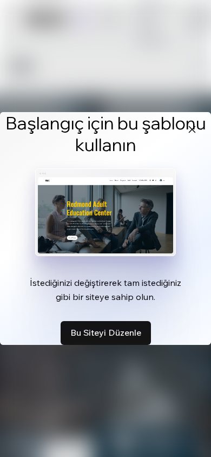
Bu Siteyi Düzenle (105, 332)
